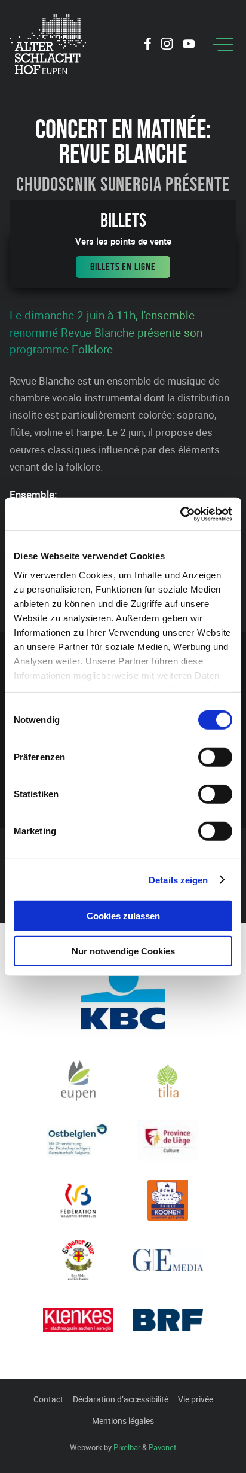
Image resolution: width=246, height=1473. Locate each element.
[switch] (215, 757)
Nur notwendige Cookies (123, 951)
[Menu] (223, 44)
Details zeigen (178, 879)
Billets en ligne (122, 267)
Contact (48, 1399)
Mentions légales (123, 1420)
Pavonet (162, 1447)
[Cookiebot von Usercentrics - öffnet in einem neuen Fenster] (180, 514)
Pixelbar (126, 1447)
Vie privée (195, 1399)
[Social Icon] (147, 45)
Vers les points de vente (123, 241)
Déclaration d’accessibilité (120, 1399)
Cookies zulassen (123, 916)
